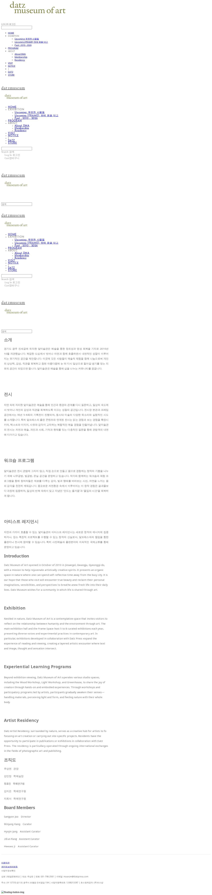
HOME (11, 32)
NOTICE (11, 65)
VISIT (10, 62)
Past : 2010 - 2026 (23, 45)
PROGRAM (13, 48)
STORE (11, 74)
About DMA (20, 54)
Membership (21, 57)
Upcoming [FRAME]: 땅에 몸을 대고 (31, 41)
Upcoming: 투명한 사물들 (27, 38)
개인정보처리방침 (9, 866)
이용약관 (5, 862)
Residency (20, 59)
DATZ (10, 71)
